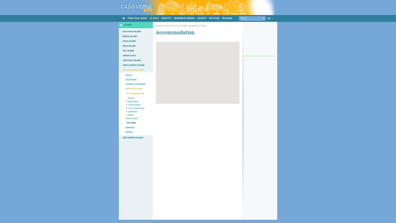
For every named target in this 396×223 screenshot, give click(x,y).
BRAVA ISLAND (130, 36)
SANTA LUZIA (129, 55)
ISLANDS (154, 18)
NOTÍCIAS (214, 18)
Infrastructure (197, 25)
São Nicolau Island (176, 25)
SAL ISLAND (128, 51)
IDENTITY (166, 18)
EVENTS (129, 132)
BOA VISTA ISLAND (132, 31)
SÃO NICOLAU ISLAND (133, 70)
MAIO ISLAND (129, 46)
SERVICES (130, 128)
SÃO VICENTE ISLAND (133, 137)
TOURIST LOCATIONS (135, 84)
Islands (160, 25)
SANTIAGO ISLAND (132, 60)
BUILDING (227, 18)
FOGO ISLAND (129, 41)
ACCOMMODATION (135, 94)
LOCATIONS (130, 80)
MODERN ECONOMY (184, 18)
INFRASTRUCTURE (133, 89)
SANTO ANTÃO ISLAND (133, 65)
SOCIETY (202, 18)
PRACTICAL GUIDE (137, 18)
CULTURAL (131, 123)
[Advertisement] (259, 40)
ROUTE (128, 75)
